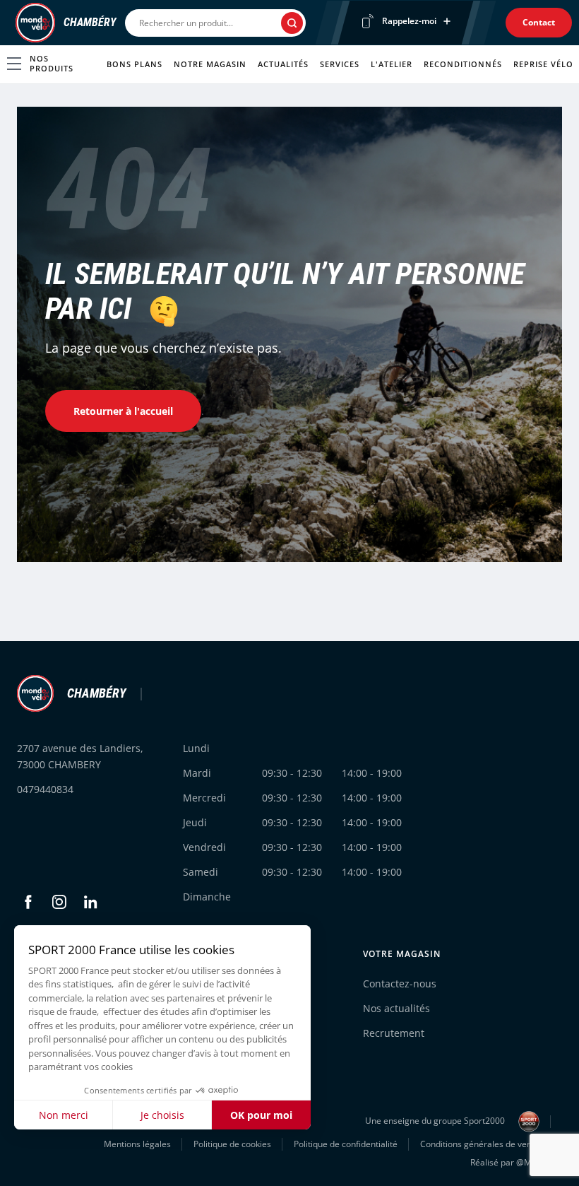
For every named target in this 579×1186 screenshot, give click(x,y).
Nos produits (51, 63)
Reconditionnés (463, 64)
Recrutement (393, 1033)
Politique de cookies (232, 1144)
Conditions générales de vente (479, 1144)
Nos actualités (396, 1008)
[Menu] (11, 22)
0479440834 (45, 789)
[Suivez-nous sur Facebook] (28, 902)
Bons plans (134, 64)
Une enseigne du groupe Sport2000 (436, 1121)
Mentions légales (137, 1144)
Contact (539, 22)
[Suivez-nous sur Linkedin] (90, 902)
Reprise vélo (543, 64)
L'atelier (391, 64)
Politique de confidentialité (346, 1144)
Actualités (283, 64)
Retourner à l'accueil (123, 411)
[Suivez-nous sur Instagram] (59, 902)
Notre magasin (210, 64)
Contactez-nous (399, 983)
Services (339, 64)
